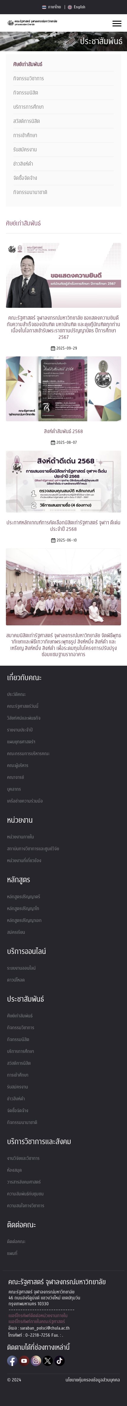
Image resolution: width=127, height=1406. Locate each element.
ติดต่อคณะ (16, 1241)
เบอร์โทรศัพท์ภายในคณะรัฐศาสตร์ (37, 1321)
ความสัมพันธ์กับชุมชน (25, 1194)
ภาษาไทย (54, 7)
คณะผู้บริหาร (17, 765)
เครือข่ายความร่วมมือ (25, 801)
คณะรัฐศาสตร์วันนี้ (22, 706)
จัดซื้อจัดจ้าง (25, 178)
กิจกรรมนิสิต (25, 93)
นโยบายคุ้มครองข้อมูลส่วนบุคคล (93, 1380)
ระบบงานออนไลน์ (21, 968)
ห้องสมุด (14, 1170)
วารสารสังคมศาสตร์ (24, 1182)
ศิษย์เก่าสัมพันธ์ (27, 65)
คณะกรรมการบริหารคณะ (28, 753)
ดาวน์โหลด (16, 980)
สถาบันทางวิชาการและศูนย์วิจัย (33, 848)
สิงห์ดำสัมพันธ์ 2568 (63, 431)
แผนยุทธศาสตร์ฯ (21, 742)
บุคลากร (14, 789)
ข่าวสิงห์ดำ (23, 164)
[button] (116, 22)
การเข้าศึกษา (25, 136)
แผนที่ (12, 1253)
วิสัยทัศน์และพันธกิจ (23, 718)
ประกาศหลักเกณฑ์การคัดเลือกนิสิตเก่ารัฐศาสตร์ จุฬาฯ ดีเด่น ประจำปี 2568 (63, 526)
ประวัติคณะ (16, 694)
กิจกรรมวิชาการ (28, 79)
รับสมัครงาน (25, 150)
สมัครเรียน (16, 932)
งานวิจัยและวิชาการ (23, 1158)
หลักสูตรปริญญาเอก (24, 920)
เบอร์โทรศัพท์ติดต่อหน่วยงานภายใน (38, 1315)
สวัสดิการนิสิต (26, 121)
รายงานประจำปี (19, 730)
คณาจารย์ (15, 777)
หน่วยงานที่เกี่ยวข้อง (24, 860)
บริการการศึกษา (28, 107)
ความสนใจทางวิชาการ (25, 1205)
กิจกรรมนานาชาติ (30, 193)
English (79, 7)
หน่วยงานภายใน (20, 837)
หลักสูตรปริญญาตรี (23, 896)
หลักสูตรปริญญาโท (23, 908)
